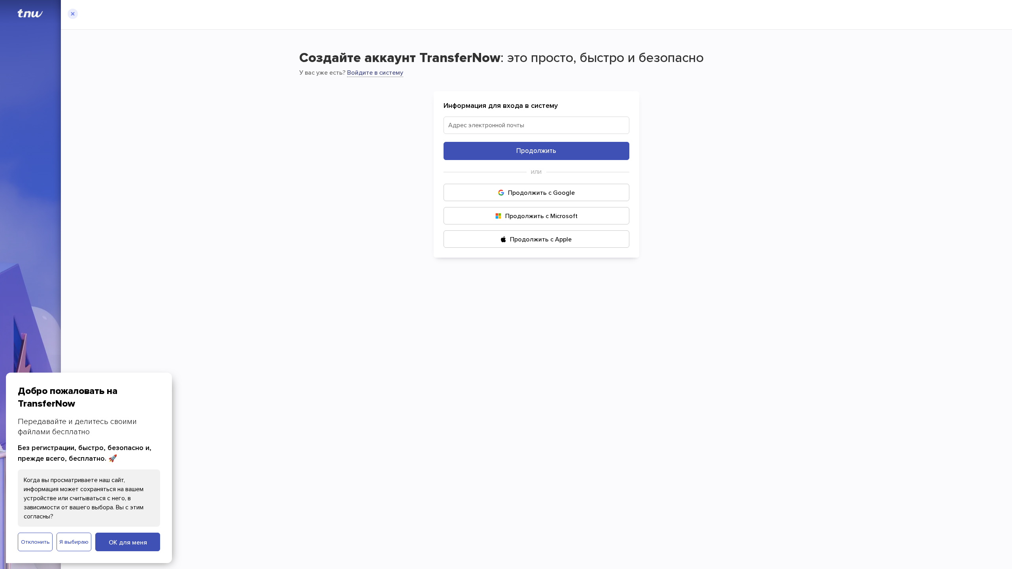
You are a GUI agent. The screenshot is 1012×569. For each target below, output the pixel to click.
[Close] (73, 14)
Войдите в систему (375, 72)
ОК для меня (128, 542)
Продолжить (536, 150)
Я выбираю (74, 542)
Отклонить (35, 542)
